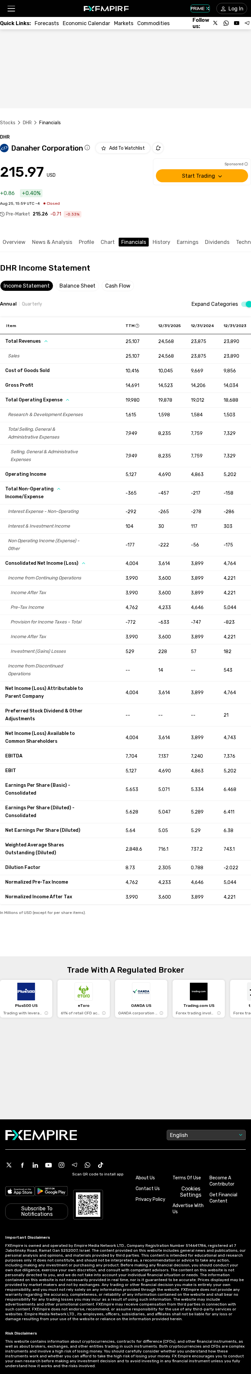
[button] (11, 9)
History (161, 242)
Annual (8, 304)
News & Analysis (52, 242)
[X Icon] (9, 1165)
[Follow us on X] (216, 23)
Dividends (217, 242)
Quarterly (32, 304)
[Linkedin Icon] (35, 1165)
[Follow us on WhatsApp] (226, 23)
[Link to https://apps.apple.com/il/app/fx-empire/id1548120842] (20, 1192)
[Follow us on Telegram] (247, 23)
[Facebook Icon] (22, 1165)
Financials (133, 242)
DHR (27, 123)
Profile (86, 242)
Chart (108, 242)
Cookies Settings (190, 1192)
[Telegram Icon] (74, 1165)
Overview (14, 242)
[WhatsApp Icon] (88, 1165)
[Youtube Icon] (48, 1165)
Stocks (7, 123)
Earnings (187, 242)
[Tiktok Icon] (101, 1165)
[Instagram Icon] (61, 1165)
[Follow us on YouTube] (237, 23)
